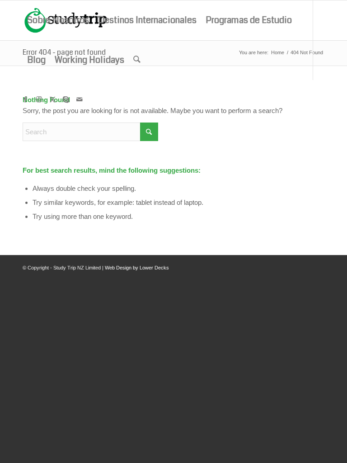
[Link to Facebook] (25, 99)
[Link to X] (52, 99)
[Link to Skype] (66, 99)
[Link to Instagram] (39, 99)
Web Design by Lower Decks (137, 267)
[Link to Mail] (79, 99)
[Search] (137, 60)
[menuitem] (58, 20)
